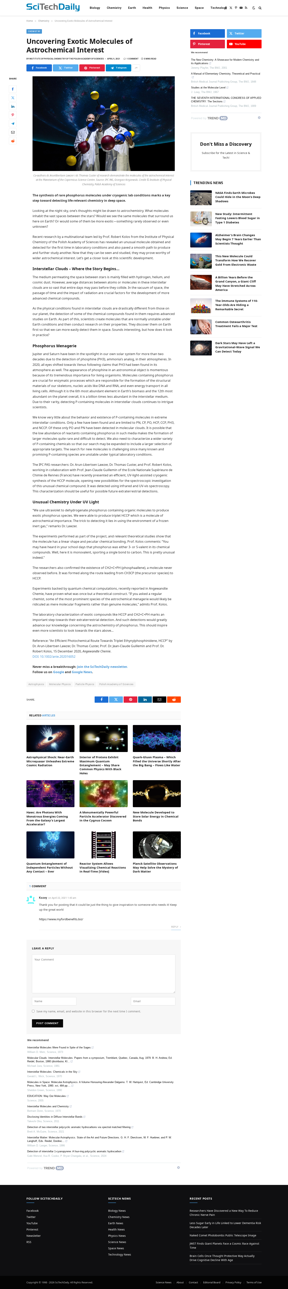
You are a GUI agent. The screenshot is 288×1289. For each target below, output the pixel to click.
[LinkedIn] (13, 106)
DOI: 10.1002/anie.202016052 (54, 656)
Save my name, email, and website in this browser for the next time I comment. (88, 1011)
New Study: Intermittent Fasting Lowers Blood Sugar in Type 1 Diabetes (237, 218)
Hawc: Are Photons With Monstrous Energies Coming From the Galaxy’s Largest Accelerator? (47, 818)
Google (58, 672)
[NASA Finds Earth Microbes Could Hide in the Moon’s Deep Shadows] (201, 197)
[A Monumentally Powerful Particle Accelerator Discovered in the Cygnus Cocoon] (104, 793)
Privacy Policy (233, 1282)
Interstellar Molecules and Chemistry (48, 1106)
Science (182, 8)
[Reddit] (13, 141)
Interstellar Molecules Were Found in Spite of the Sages (59, 1047)
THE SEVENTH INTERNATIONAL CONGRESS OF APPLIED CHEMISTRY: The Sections (226, 99)
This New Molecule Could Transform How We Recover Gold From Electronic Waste (235, 260)
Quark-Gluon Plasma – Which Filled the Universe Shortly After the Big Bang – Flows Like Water (157, 761)
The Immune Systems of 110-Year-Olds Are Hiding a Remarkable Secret (236, 305)
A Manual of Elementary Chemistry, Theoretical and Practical (225, 73)
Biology (95, 8)
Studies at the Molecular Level (208, 87)
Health (147, 8)
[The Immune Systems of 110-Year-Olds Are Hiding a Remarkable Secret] (201, 305)
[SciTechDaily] (53, 8)
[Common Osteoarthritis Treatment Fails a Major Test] (201, 326)
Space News (116, 1248)
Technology (218, 8)
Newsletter (33, 1236)
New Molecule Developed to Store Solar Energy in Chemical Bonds (155, 816)
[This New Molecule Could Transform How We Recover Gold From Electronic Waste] (201, 261)
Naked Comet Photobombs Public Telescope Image (223, 1235)
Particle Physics (85, 684)
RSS (28, 1242)
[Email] (13, 132)
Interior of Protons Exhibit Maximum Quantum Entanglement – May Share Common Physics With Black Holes (100, 765)
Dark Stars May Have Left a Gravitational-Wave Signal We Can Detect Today (237, 347)
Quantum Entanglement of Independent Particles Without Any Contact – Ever (49, 867)
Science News (117, 1242)
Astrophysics (36, 684)
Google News (82, 672)
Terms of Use (254, 1282)
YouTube (32, 1223)
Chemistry (114, 8)
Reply (175, 926)
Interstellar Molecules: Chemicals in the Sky (52, 1071)
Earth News (115, 1223)
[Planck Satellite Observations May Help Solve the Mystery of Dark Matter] (157, 844)
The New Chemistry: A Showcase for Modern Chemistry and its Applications (225, 61)
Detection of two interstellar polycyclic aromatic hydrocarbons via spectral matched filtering (78, 1127)
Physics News (117, 1236)
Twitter (31, 1217)
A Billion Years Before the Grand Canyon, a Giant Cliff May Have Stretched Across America (235, 283)
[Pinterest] (13, 115)
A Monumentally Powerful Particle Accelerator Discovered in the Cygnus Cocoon (103, 816)
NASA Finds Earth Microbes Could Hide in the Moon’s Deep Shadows (238, 197)
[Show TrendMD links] (178, 1167)
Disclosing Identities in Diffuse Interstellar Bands (54, 1116)
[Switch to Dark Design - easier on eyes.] (253, 7)
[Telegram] (13, 123)
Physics (164, 8)
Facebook (32, 1211)
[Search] (260, 8)
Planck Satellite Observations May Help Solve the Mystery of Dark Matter (155, 867)
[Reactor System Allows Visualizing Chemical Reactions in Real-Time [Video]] (104, 844)
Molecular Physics (60, 684)
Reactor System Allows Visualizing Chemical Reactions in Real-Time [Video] (103, 867)
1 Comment (133, 59)
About (180, 1282)
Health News (116, 1229)
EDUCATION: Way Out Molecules (46, 1096)
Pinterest (32, 1229)
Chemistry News (119, 1217)
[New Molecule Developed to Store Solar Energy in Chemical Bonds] (157, 793)
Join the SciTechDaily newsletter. (102, 667)
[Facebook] (13, 89)
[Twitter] (13, 98)
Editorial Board (211, 1282)
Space (199, 8)
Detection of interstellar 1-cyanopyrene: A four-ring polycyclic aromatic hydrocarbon (74, 1151)
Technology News (119, 1254)
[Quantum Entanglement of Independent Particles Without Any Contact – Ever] (50, 844)
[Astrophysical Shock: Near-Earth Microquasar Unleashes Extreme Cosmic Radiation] (50, 738)
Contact (193, 1282)
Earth (132, 8)
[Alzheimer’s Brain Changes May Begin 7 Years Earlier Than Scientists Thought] (201, 240)
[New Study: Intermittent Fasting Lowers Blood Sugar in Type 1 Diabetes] (201, 218)
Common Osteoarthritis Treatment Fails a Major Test (236, 324)
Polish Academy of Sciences (116, 684)
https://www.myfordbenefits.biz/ (61, 919)
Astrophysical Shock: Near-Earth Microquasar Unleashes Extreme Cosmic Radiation (50, 761)
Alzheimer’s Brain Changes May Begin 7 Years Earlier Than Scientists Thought (238, 239)
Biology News (117, 1211)
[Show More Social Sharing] (136, 67)
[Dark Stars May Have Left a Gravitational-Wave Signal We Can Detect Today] (201, 348)
